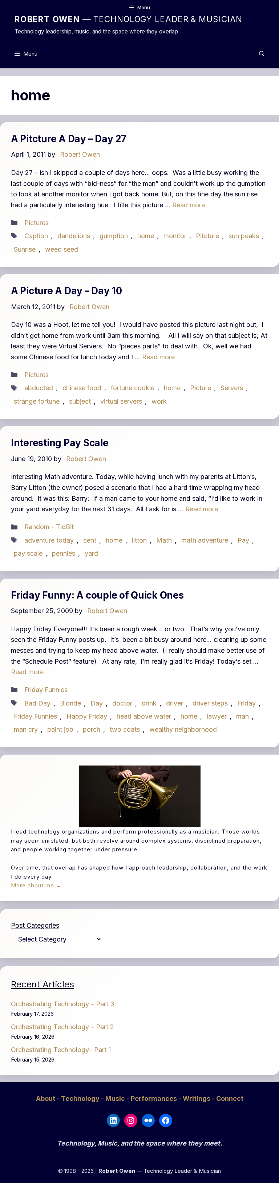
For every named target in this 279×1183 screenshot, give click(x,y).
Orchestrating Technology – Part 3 (62, 1004)
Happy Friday (86, 716)
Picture (200, 388)
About (46, 1098)
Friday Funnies (46, 690)
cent (89, 540)
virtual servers (121, 401)
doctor (122, 703)
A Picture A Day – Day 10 (66, 290)
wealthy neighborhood (183, 729)
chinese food (81, 388)
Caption (36, 236)
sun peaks (244, 236)
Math (164, 540)
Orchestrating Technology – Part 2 (62, 1027)
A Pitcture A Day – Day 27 (68, 138)
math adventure (204, 540)
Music (115, 1098)
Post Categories (35, 925)
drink (149, 703)
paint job (60, 729)
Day (96, 703)
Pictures (36, 223)
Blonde (70, 703)
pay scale (28, 553)
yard (91, 553)
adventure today (49, 540)
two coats (125, 729)
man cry (26, 729)
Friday (246, 703)
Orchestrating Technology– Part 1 (61, 1050)
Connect (229, 1098)
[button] (262, 54)
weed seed (61, 249)
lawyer (217, 716)
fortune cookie (132, 388)
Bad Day (37, 703)
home (145, 236)
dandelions (73, 236)
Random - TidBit (49, 527)
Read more (188, 205)
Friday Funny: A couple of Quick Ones (97, 595)
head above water (144, 716)
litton (139, 540)
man (242, 716)
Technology (81, 1098)
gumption (114, 236)
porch (91, 729)
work (159, 401)
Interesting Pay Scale (60, 442)
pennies (63, 553)
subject (80, 401)
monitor (174, 236)
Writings (197, 1098)
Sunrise (25, 249)
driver (174, 703)
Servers (232, 388)
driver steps (210, 703)
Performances (154, 1098)
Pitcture (207, 236)
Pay (243, 540)
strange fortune (37, 401)
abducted (38, 388)
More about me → (36, 885)
